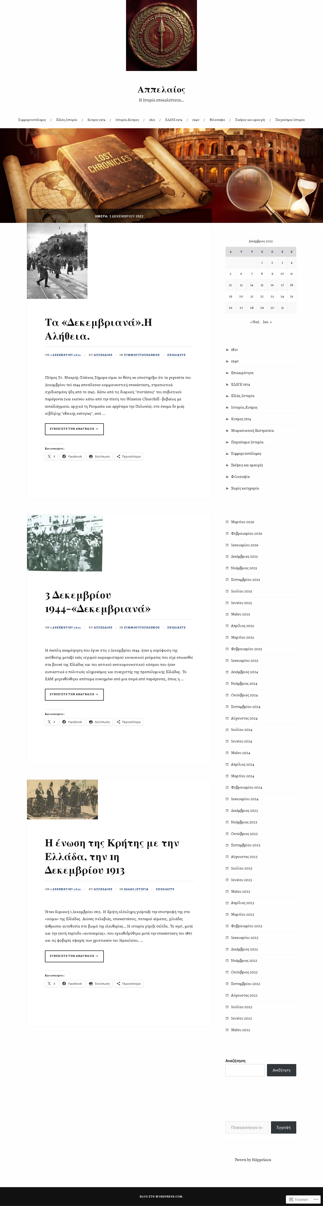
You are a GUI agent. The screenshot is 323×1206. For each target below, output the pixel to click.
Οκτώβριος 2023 (244, 833)
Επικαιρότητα (242, 372)
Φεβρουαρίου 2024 (246, 787)
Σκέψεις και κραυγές (250, 119)
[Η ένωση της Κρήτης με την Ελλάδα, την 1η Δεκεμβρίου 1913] (62, 818)
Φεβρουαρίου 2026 (246, 533)
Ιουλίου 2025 (241, 591)
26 (230, 307)
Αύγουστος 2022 (244, 995)
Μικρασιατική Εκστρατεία (252, 430)
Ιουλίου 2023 (241, 868)
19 (230, 296)
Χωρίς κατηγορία (245, 488)
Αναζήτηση (235, 1060)
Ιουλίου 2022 (241, 1007)
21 (251, 296)
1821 (152, 119)
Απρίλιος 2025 (242, 625)
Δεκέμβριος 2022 (244, 949)
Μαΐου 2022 (240, 1030)
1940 (195, 119)
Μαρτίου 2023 (242, 914)
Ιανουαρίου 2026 (244, 545)
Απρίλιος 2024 (242, 764)
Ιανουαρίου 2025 (244, 660)
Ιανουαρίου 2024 (244, 799)
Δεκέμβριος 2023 (244, 810)
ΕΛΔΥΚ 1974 (173, 119)
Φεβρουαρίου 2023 (246, 926)
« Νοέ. (255, 322)
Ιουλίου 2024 (241, 729)
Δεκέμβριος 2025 (244, 556)
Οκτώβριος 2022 (244, 972)
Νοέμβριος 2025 (244, 568)
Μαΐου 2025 (240, 614)
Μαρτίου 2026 (242, 522)
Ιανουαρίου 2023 (244, 937)
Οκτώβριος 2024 (244, 695)
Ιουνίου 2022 (241, 1018)
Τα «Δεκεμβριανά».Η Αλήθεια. (98, 328)
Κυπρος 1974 (96, 119)
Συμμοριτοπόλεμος (32, 119)
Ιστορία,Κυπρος (127, 119)
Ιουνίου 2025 (241, 602)
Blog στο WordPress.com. (161, 1196)
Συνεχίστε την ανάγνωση (70, 430)
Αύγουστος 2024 (244, 718)
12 (230, 284)
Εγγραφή (284, 1127)
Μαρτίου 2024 (242, 776)
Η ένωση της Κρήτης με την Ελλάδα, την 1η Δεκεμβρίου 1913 (112, 855)
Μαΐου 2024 (240, 752)
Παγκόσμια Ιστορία (290, 119)
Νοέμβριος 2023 (244, 822)
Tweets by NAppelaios (253, 1159)
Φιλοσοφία (217, 119)
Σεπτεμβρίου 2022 (245, 983)
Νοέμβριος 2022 (244, 960)
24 (282, 296)
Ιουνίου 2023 (241, 880)
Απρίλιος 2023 (242, 903)
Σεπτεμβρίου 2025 (245, 579)
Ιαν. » (267, 322)
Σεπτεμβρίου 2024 (245, 706)
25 (291, 296)
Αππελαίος (161, 89)
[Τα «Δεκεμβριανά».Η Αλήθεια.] (57, 297)
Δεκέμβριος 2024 (244, 672)
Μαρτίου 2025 (242, 637)
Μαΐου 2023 (240, 891)
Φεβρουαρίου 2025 (246, 649)
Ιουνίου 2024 (241, 741)
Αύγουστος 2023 (244, 856)
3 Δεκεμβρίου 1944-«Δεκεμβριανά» (98, 600)
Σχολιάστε (176, 355)
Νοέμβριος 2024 (244, 683)
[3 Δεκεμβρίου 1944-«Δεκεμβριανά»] (65, 570)
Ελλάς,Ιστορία (66, 119)
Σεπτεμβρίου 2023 (245, 845)
